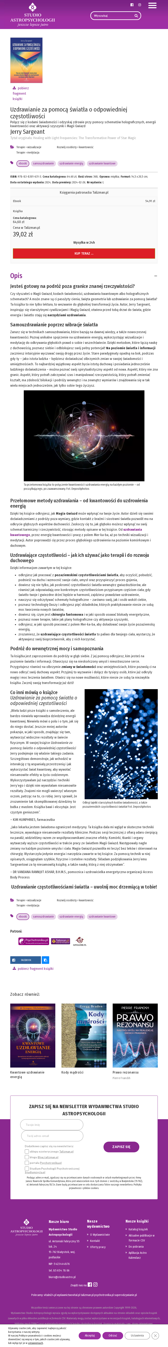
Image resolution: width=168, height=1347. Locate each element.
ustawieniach (35, 1343)
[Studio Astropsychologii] (32, 14)
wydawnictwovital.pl (68, 1295)
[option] (32, 1042)
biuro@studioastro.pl (62, 1277)
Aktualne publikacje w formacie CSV (142, 1238)
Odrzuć (113, 1335)
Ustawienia (137, 1335)
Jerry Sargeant (27, 131)
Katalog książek (138, 1229)
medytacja (33, 152)
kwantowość (86, 147)
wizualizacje (34, 147)
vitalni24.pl (50, 1295)
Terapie (20, 147)
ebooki (23, 163)
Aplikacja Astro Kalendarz (138, 1255)
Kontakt (95, 1241)
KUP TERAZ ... (84, 253)
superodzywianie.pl (125, 1295)
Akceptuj (90, 1335)
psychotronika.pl (104, 1295)
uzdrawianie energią (71, 163)
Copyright (119, 1307)
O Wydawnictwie (100, 1234)
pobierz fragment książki (21, 93)
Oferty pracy (98, 1247)
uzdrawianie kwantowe (102, 163)
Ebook (17, 201)
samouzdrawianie (43, 163)
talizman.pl (87, 1295)
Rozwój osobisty (67, 147)
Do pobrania (136, 1246)
